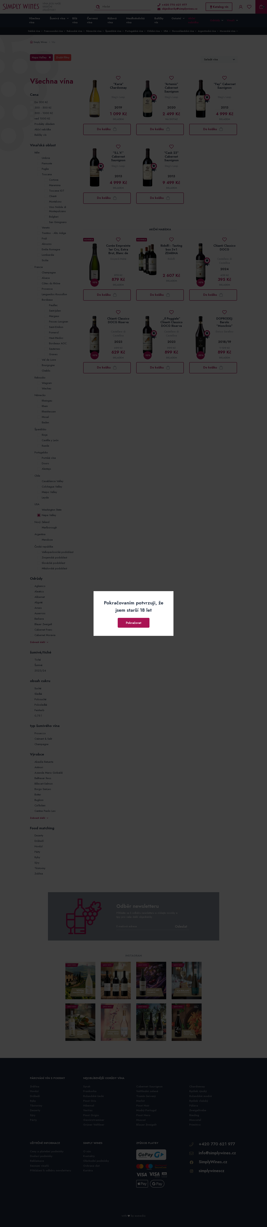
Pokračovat (133, 623)
